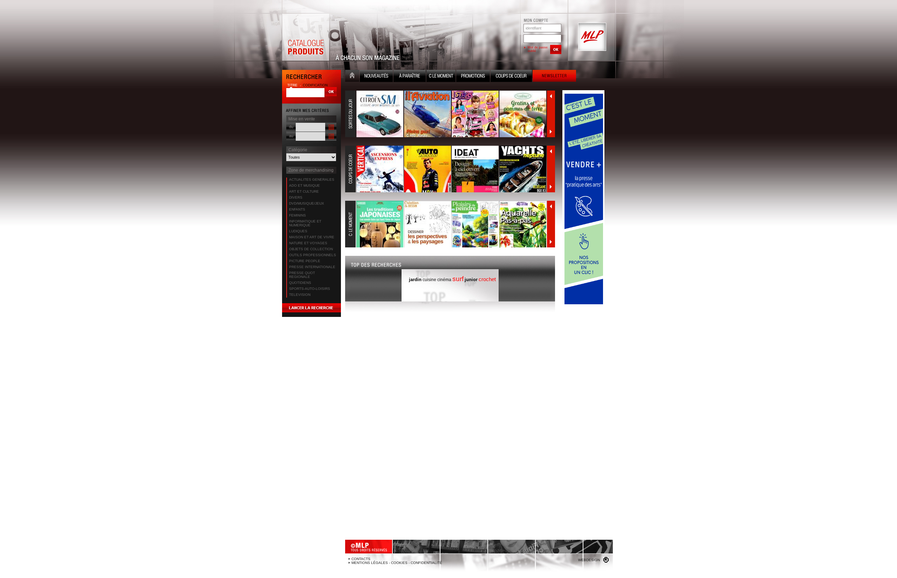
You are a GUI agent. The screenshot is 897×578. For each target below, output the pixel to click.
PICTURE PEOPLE (304, 261)
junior (471, 279)
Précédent (551, 96)
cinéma (444, 279)
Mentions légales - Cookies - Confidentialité (396, 563)
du (291, 127)
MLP (591, 37)
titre (293, 85)
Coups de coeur (511, 77)
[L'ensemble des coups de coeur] (446, 169)
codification (315, 85)
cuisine (429, 279)
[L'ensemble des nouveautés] (446, 114)
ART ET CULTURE (304, 191)
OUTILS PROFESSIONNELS (312, 255)
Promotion (473, 77)
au (291, 136)
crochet (487, 279)
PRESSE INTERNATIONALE (312, 267)
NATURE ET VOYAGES (308, 243)
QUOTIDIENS (300, 283)
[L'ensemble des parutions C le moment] (446, 224)
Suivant (551, 131)
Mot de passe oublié (538, 49)
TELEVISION (299, 295)
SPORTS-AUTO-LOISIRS (309, 289)
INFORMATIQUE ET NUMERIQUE (305, 223)
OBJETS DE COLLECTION (311, 249)
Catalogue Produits (305, 37)
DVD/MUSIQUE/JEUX (306, 203)
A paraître (409, 77)
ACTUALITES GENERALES (311, 179)
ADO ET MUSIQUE (304, 185)
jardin (415, 279)
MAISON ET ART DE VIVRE (311, 237)
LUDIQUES (298, 231)
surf (458, 279)
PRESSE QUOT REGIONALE (302, 275)
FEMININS (297, 215)
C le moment (441, 77)
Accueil (352, 77)
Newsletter (554, 77)
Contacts (360, 559)
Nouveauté (376, 77)
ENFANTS (297, 209)
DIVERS (295, 197)
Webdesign (589, 560)
